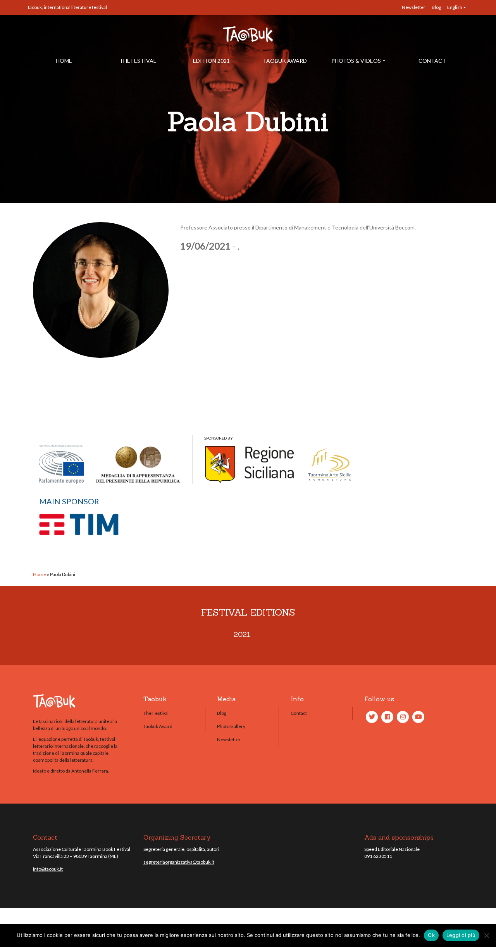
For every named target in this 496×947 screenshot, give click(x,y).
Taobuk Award (285, 60)
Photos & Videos (356, 60)
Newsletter (413, 7)
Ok (431, 935)
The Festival (137, 60)
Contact (432, 60)
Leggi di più (460, 935)
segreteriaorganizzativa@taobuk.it (178, 862)
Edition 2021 (211, 60)
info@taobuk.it (48, 869)
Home (64, 60)
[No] (486, 935)
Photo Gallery (231, 726)
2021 (242, 634)
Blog (436, 7)
